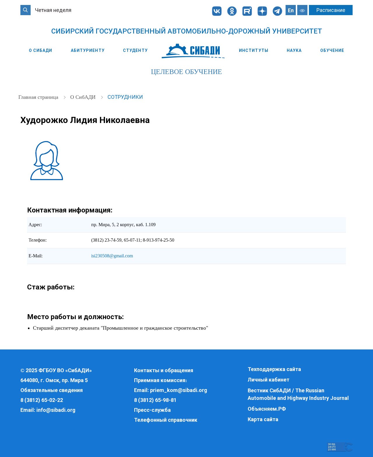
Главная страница (39, 97)
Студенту (135, 50)
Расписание (330, 10)
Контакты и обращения (163, 370)
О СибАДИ (40, 50)
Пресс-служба (152, 410)
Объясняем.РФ (267, 409)
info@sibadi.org (55, 410)
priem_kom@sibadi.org (178, 390)
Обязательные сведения (51, 390)
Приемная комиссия (159, 380)
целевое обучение (186, 71)
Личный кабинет (268, 380)
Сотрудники (125, 97)
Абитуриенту (88, 50)
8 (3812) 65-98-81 (155, 400)
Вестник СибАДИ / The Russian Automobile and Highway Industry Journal (298, 394)
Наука (294, 50)
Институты (253, 50)
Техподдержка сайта (274, 369)
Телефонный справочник (165, 420)
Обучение (332, 50)
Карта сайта (263, 419)
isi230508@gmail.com (112, 255)
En (291, 10)
